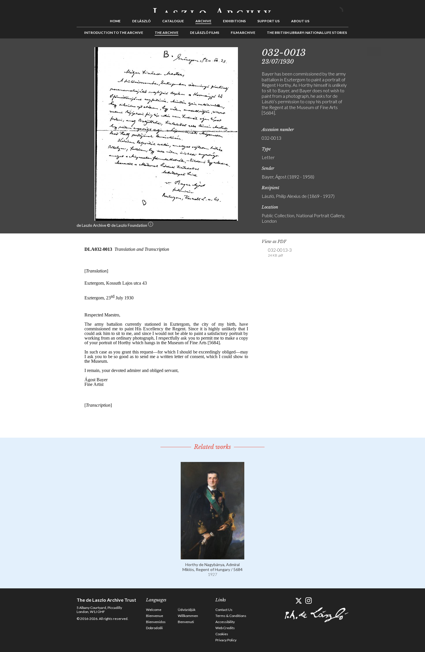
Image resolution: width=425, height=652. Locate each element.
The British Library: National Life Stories (307, 32)
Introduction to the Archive (113, 32)
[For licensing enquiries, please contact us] (150, 225)
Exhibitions (234, 21)
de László (141, 21)
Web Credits (225, 628)
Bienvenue (154, 616)
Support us (268, 21)
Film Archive (243, 32)
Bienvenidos (156, 622)
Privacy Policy (225, 640)
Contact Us (223, 609)
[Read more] (212, 556)
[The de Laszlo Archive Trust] (212, 8)
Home (115, 21)
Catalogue (173, 21)
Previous (358, 51)
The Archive (166, 32)
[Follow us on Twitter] (298, 600)
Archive (203, 21)
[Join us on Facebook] (288, 600)
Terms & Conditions (230, 616)
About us (300, 21)
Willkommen (188, 616)
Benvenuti (186, 622)
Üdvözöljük (186, 609)
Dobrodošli (154, 628)
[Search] (344, 8)
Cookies (221, 634)
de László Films (204, 32)
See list (367, 51)
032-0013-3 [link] (280, 252)
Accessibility (225, 622)
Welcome (153, 609)
